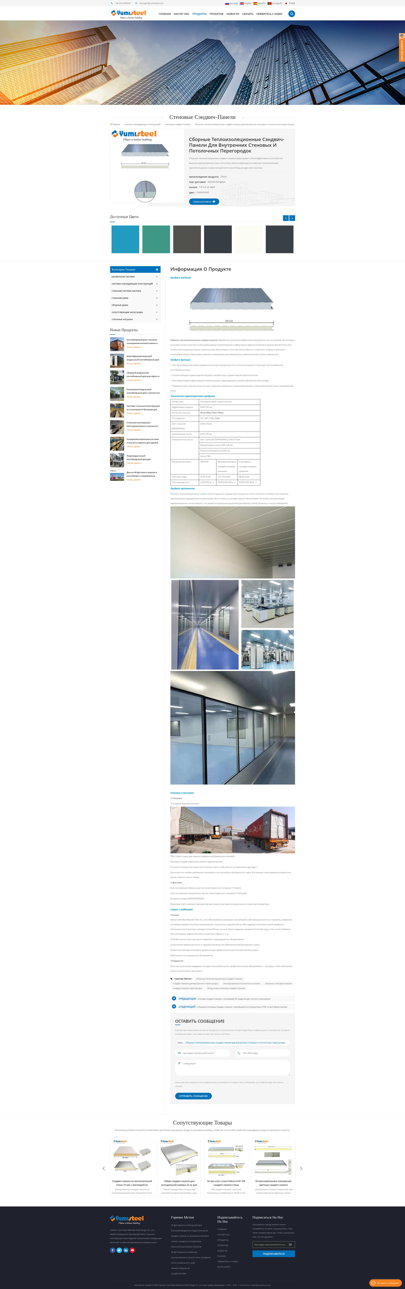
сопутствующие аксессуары (127, 312)
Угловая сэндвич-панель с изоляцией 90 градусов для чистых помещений (234, 998)
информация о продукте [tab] (200, 269)
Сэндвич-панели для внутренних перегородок (195, 983)
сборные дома (120, 304)
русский (234, 3)
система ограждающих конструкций (132, 283)
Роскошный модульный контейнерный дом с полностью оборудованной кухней (143, 391)
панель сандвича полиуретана (186, 1241)
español (261, 3)
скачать (247, 14)
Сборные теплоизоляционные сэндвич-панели (194, 340)
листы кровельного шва (183, 1262)
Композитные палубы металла (186, 1246)
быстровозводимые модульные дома (189, 1230)
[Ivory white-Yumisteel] (213, 239)
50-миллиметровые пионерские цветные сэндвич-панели (225, 1183)
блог (235, 1285)
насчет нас (181, 14)
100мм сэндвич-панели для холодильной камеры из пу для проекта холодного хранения (131, 1183)
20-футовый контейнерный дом (186, 1225)
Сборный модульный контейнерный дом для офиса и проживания (143, 374)
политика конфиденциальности (255, 1285)
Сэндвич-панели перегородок (187, 988)
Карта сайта (223, 1266)
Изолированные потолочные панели (241, 983)
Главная (165, 14)
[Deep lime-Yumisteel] (151, 239)
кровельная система (123, 276)
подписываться (274, 1253)
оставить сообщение (388, 1283)
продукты (199, 14)
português (277, 3)
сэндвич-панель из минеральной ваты (190, 1235)
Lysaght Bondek (178, 1273)
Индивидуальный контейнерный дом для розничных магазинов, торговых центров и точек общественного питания (140, 457)
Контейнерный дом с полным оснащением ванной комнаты (142, 341)
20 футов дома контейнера (184, 1252)
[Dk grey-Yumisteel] (182, 239)
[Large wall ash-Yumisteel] (243, 239)
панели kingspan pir (180, 1268)
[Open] (402, 47)
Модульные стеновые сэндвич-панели (226, 988)
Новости (232, 14)
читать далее (133, 347)
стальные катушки (122, 319)
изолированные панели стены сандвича (190, 1257)
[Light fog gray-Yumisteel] (274, 239)
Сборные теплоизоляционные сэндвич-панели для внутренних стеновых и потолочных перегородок (235, 1042)
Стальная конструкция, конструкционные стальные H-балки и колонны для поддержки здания (144, 424)
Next (292, 218)
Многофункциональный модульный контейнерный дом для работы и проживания (143, 358)
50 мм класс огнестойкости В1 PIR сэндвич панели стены (178, 1183)
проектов (216, 14)
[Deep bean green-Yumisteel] (120, 239)
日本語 (292, 3)
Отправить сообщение (193, 1095)
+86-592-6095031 (123, 3)
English (248, 3)
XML (229, 1285)
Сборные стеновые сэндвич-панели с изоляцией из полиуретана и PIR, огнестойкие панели (242, 1006)
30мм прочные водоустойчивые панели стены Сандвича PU (272, 1183)
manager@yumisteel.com (151, 3)
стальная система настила (126, 290)
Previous (286, 218)
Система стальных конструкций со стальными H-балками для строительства (143, 408)
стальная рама (120, 297)
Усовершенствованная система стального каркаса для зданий (143, 441)
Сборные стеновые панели (278, 983)
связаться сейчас (202, 201)
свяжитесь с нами (269, 14)
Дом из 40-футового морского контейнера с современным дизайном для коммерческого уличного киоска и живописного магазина (143, 474)
